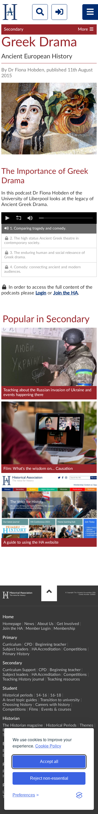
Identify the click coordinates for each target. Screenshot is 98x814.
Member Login (38, 629)
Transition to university (60, 700)
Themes (86, 725)
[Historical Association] (10, 13)
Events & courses (56, 709)
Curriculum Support (19, 670)
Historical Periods (61, 725)
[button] (7, 218)
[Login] (59, 12)
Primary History (16, 654)
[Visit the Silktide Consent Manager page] (79, 795)
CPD (28, 644)
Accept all (49, 761)
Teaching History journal (23, 679)
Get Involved (68, 624)
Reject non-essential (49, 778)
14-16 (41, 695)
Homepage (12, 624)
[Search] (40, 12)
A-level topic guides (20, 700)
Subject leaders (15, 649)
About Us (45, 624)
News (29, 624)
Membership (64, 629)
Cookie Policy (48, 746)
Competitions (75, 649)
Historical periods (18, 695)
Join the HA (65, 293)
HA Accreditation (46, 649)
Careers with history (52, 705)
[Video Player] (49, 218)
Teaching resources (63, 679)
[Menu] (90, 12)
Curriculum (12, 644)
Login (41, 293)
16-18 (55, 695)
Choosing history (17, 705)
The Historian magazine (23, 725)
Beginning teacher (50, 644)
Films (33, 709)
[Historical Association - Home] (17, 597)
